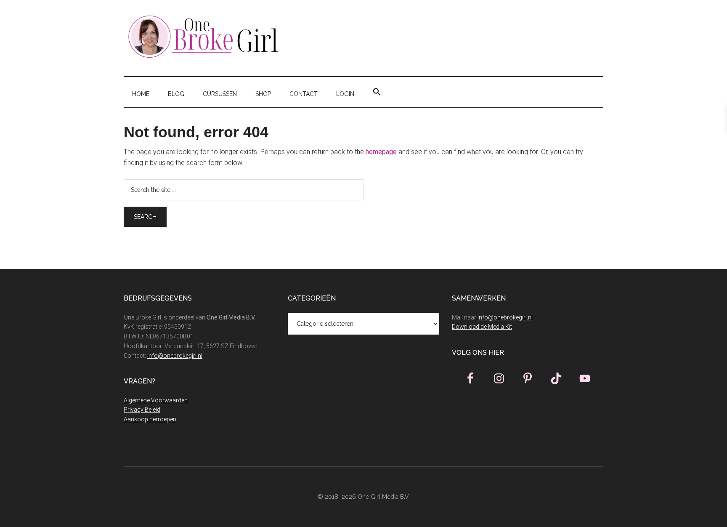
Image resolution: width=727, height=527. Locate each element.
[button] (377, 92)
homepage (381, 152)
